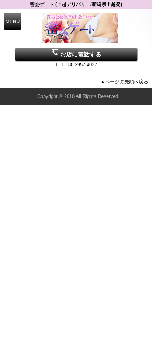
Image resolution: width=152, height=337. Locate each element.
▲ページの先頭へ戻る (124, 81)
